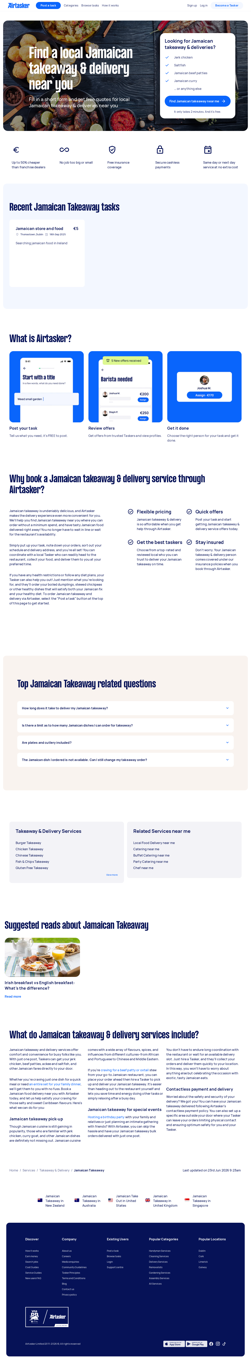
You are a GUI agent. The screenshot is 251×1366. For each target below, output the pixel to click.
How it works (32, 1250)
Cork (201, 1256)
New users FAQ (33, 1278)
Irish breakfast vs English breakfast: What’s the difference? (40, 985)
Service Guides (33, 1272)
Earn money (31, 1256)
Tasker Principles (71, 1272)
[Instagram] (218, 1344)
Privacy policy (69, 1294)
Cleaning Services (159, 1256)
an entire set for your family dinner (55, 1084)
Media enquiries (70, 1261)
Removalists (155, 1267)
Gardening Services (159, 1272)
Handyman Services (159, 1250)
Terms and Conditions (73, 1278)
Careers (66, 1256)
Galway (203, 1267)
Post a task (48, 5)
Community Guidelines (74, 1267)
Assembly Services (159, 1278)
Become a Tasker (226, 5)
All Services (155, 1283)
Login (110, 1261)
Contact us (68, 1289)
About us (67, 1250)
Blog (64, 1283)
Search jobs (31, 1261)
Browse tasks (114, 1256)
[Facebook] (211, 1344)
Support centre (115, 1267)
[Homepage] (19, 5)
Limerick (203, 1261)
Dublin (202, 1250)
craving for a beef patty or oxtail (124, 1070)
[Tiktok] (224, 1344)
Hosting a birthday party (106, 1117)
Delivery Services (158, 1261)
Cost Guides (32, 1267)
